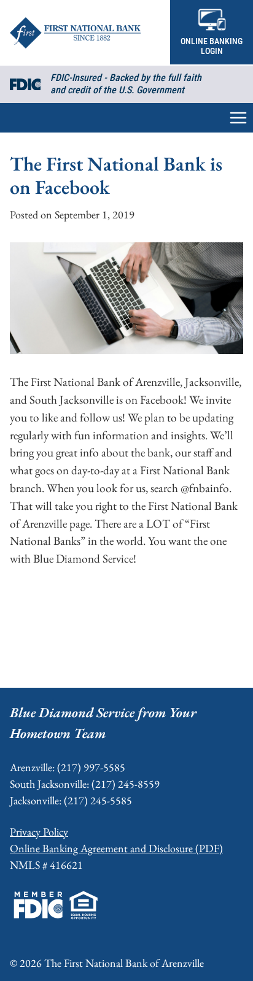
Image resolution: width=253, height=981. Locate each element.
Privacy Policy (39, 832)
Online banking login (212, 46)
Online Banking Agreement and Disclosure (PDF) (116, 848)
